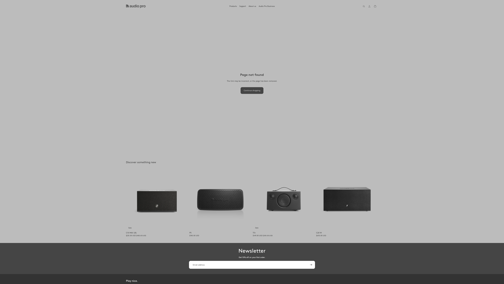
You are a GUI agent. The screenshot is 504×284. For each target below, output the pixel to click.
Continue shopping (252, 90)
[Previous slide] (130, 199)
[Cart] (375, 6)
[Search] (364, 6)
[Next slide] (184, 199)
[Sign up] (311, 265)
